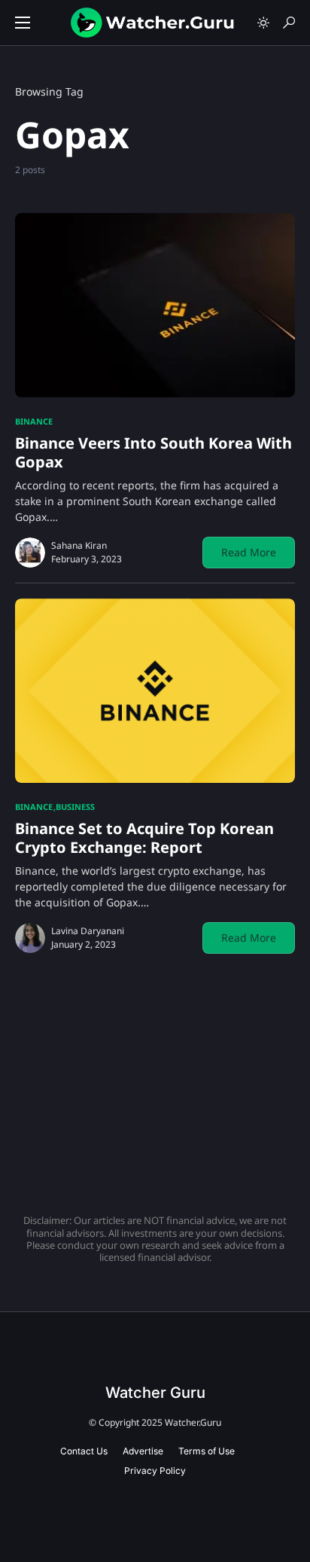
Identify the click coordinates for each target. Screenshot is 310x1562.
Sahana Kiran (79, 545)
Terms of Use (206, 1451)
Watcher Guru (155, 1393)
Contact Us (84, 1451)
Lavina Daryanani (87, 930)
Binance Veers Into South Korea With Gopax (153, 452)
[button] (22, 23)
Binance (34, 421)
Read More (248, 552)
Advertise (143, 1451)
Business (75, 806)
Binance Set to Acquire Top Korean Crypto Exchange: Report (144, 838)
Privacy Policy (155, 1470)
